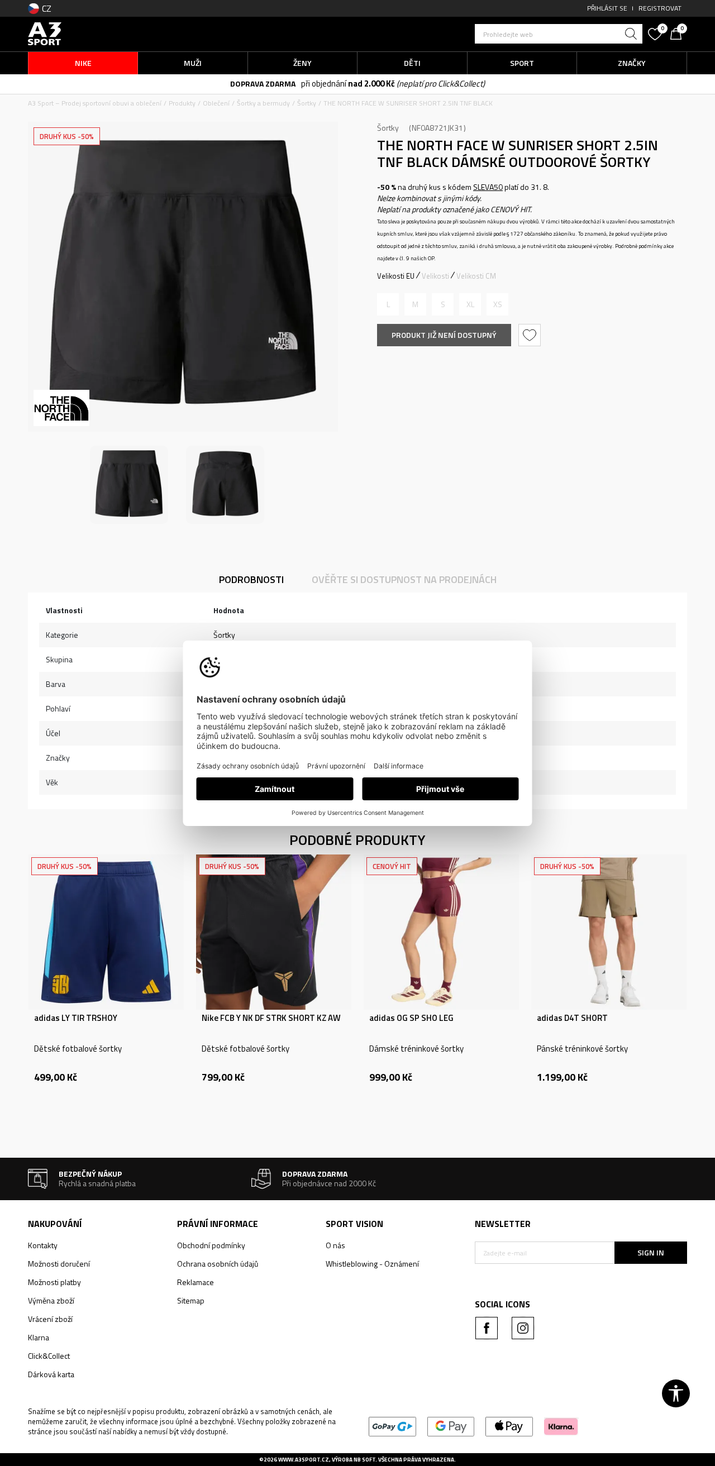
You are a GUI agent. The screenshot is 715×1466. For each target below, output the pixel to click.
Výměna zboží (51, 1300)
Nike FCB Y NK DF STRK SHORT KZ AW (271, 1018)
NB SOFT (364, 1459)
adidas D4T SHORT (572, 1018)
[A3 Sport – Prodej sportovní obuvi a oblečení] (44, 32)
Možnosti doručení (59, 1263)
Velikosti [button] (435, 275)
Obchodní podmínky (211, 1245)
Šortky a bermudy (263, 103)
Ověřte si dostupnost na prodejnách (404, 579)
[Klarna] (561, 1425)
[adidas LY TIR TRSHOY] (106, 932)
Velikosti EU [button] (395, 275)
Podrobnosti (251, 579)
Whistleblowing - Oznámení (372, 1263)
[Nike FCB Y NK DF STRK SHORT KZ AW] (273, 932)
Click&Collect (49, 1356)
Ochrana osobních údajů (217, 1263)
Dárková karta (51, 1374)
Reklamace (195, 1282)
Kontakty (43, 1245)
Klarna (38, 1337)
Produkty (182, 103)
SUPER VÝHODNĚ (271, 84)
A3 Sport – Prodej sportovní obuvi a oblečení (94, 103)
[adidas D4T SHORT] (609, 932)
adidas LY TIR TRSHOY (75, 1018)
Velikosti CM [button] (476, 275)
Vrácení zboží (50, 1319)
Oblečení (216, 103)
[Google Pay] (451, 1425)
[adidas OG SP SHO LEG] (441, 932)
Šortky (306, 103)
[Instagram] (523, 1328)
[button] (558, 34)
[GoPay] (392, 1425)
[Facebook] (486, 1328)
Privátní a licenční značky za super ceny (370, 84)
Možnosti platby (54, 1282)
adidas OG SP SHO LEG (411, 1018)
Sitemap (190, 1300)
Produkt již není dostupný (444, 335)
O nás (335, 1245)
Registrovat (659, 8)
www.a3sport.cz (303, 1459)
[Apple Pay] (509, 1425)
